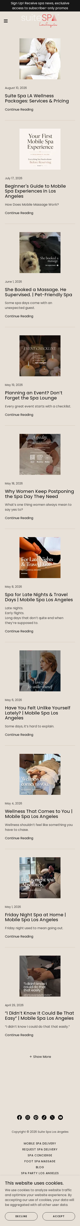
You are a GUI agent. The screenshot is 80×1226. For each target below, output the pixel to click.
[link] (40, 20)
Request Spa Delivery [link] (40, 1149)
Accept (59, 1216)
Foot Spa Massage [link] (40, 1161)
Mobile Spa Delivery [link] (40, 1143)
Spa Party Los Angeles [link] (40, 1173)
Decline (21, 1216)
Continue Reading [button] (19, 109)
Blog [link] (40, 1167)
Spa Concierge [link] (40, 1155)
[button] (7, 21)
